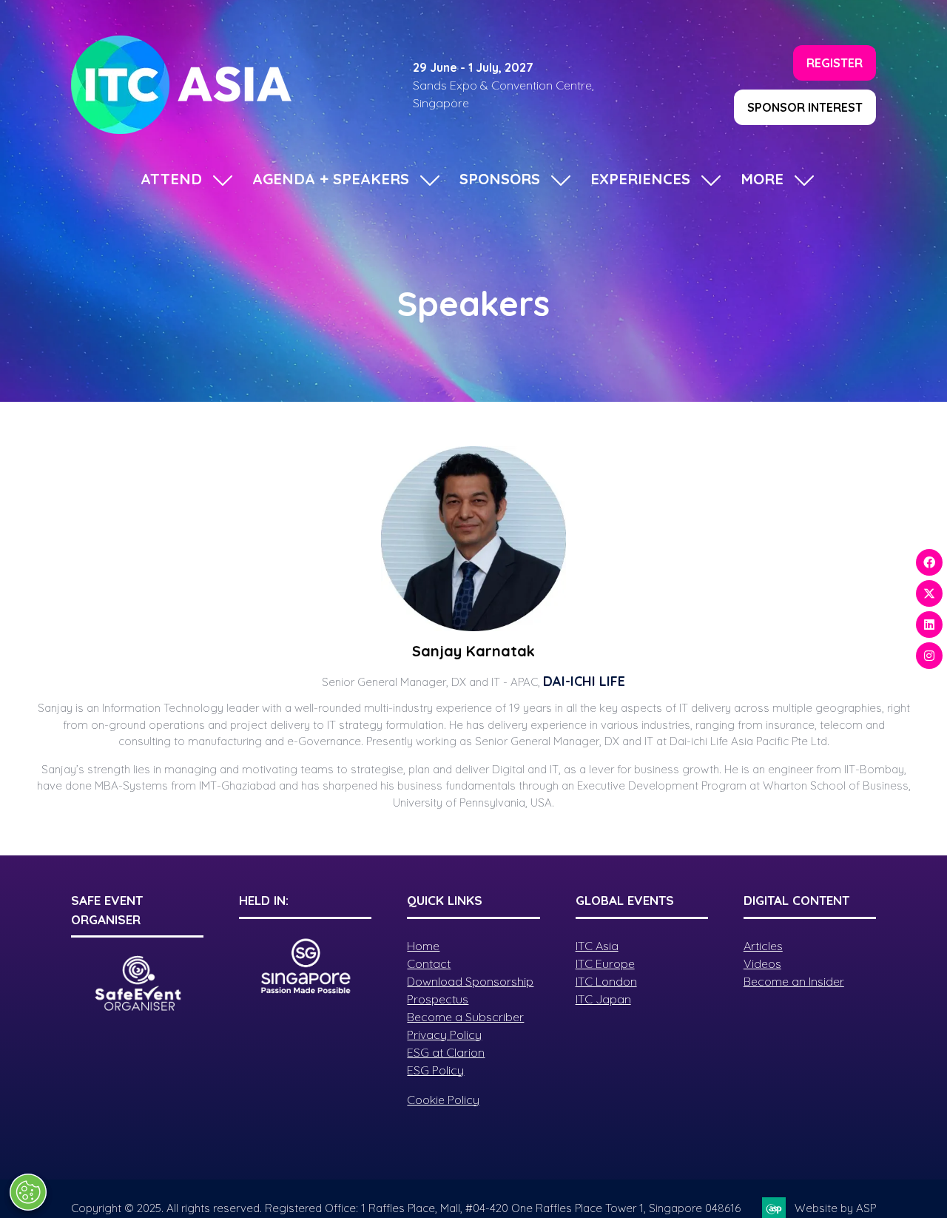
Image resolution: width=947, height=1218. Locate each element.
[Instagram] (929, 655)
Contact (429, 963)
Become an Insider (794, 981)
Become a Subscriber (465, 1016)
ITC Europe (605, 963)
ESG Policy (435, 1070)
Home (423, 945)
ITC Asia (597, 945)
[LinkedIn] (929, 624)
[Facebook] (929, 562)
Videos (762, 963)
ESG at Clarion (446, 1052)
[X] (929, 593)
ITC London (606, 981)
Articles (763, 945)
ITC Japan (603, 999)
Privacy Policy (444, 1034)
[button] (834, 63)
